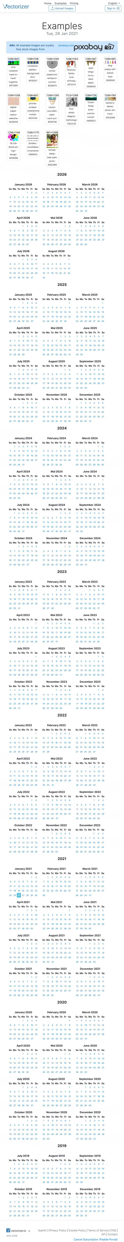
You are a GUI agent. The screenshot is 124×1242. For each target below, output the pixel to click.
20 (19, 206)
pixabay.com (66, 45)
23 (32, 206)
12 (15, 202)
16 (32, 202)
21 (23, 206)
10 (36, 197)
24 (36, 206)
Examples (61, 3)
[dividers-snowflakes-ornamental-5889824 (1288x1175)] (33, 136)
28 (23, 211)
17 (36, 202)
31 (36, 211)
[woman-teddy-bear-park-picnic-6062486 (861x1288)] (52, 139)
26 (14, 211)
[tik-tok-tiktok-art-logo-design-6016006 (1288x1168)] (13, 136)
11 (10, 202)
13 (19, 202)
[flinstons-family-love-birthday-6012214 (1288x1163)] (71, 62)
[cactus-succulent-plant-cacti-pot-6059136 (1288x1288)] (52, 99)
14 (23, 202)
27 (19, 211)
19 (15, 206)
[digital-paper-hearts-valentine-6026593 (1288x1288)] (13, 99)
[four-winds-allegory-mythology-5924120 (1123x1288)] (71, 100)
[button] (114, 3)
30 (31, 211)
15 (27, 202)
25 (10, 211)
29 (27, 211)
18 (10, 206)
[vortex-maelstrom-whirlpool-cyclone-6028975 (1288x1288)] (52, 63)
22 (27, 206)
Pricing (74, 3)
